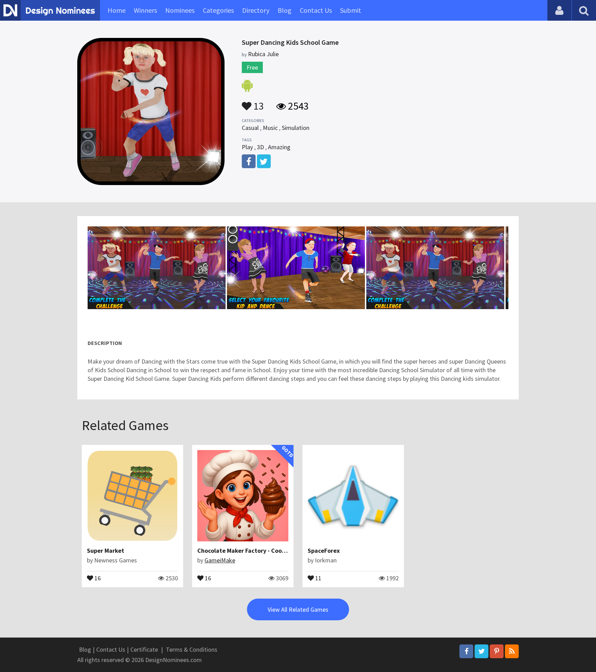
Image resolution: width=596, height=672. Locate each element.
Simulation (295, 128)
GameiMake (220, 560)
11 (317, 577)
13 (257, 102)
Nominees (180, 10)
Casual (250, 128)
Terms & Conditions (191, 649)
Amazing (279, 147)
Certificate (144, 649)
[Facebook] (466, 651)
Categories (218, 10)
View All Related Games (298, 609)
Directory (255, 10)
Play (247, 147)
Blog (284, 10)
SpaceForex (324, 550)
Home (117, 10)
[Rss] (512, 651)
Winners (145, 10)
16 (97, 577)
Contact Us (316, 10)
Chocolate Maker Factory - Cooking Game (254, 550)
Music (270, 128)
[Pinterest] (497, 651)
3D (260, 147)
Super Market (105, 550)
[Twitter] (481, 651)
